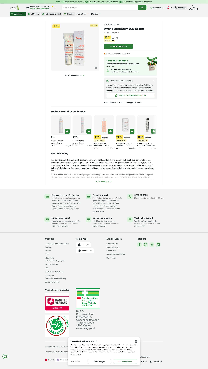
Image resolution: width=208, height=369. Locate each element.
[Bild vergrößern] (96, 68)
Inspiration (81, 14)
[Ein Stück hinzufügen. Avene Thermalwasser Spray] (67, 131)
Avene (121, 102)
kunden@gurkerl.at (61, 218)
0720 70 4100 (141, 195)
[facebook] (139, 244)
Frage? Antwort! (101, 195)
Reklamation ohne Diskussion (65, 195)
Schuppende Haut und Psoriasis (134, 102)
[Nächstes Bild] (152, 125)
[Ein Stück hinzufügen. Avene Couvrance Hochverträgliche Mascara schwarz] (153, 131)
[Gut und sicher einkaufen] (57, 326)
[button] (180, 8)
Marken (94, 14)
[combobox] (100, 7)
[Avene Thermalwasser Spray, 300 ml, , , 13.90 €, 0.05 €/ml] (82, 125)
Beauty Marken (110, 102)
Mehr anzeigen (147, 90)
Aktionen (35, 14)
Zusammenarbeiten (102, 218)
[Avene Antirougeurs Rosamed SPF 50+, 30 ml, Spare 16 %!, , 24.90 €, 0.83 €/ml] (125, 125)
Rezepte (70, 14)
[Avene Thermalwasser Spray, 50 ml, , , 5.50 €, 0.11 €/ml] (61, 125)
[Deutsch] (169, 7)
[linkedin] (158, 244)
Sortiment (18, 14)
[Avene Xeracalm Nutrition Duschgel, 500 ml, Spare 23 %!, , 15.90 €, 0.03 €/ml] (104, 125)
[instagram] (145, 244)
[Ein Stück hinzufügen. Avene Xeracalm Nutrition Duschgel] (110, 131)
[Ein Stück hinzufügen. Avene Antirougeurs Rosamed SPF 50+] (132, 131)
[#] (88, 298)
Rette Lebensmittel (53, 14)
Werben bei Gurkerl (143, 218)
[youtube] (152, 244)
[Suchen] (142, 7)
